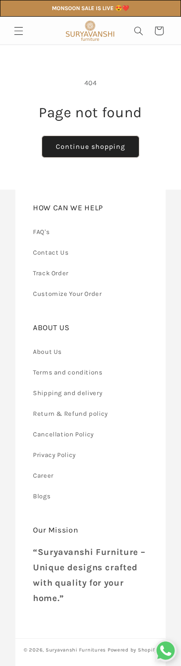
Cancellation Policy (63, 434)
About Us (47, 352)
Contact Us (51, 252)
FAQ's (41, 232)
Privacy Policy (54, 455)
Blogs (42, 496)
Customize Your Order (67, 294)
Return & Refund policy (70, 414)
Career (43, 475)
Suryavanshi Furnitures (76, 650)
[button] (18, 31)
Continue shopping (91, 147)
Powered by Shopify (132, 650)
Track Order (51, 273)
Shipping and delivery (67, 393)
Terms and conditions (68, 372)
